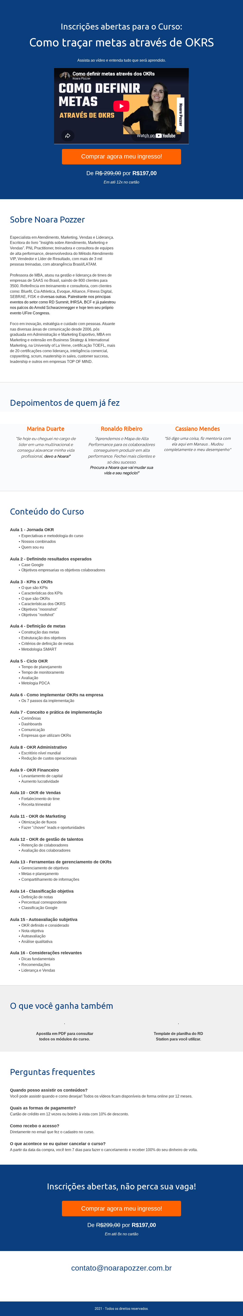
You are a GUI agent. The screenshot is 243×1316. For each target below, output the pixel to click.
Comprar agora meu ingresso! (121, 156)
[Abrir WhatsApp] (231, 1304)
